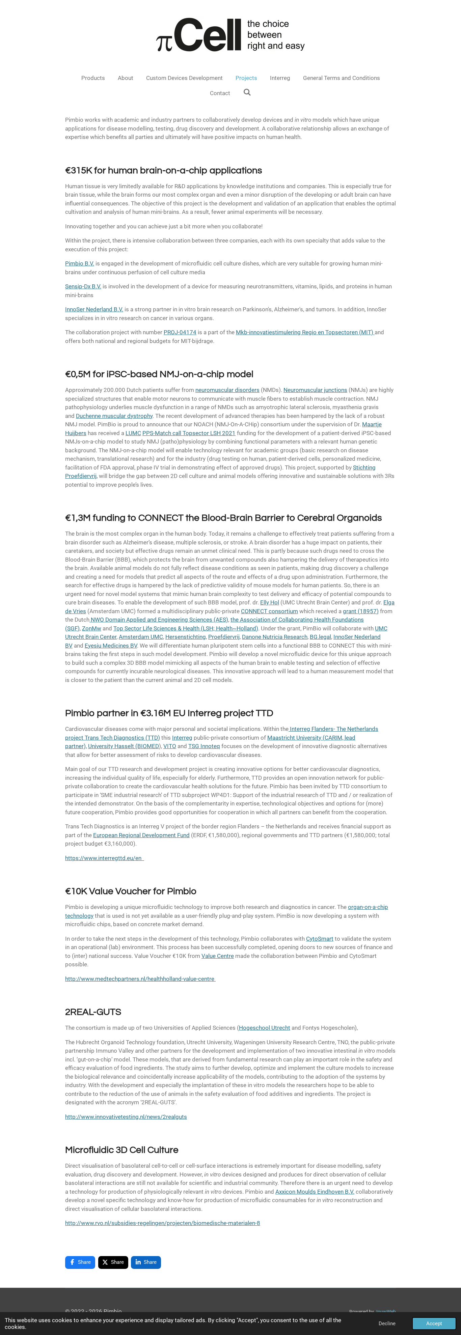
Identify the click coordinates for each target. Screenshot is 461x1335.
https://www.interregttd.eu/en (104, 858)
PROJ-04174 (180, 332)
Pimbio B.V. (79, 263)
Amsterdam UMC (141, 636)
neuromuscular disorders (227, 390)
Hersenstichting (185, 636)
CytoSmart (319, 938)
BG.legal (320, 636)
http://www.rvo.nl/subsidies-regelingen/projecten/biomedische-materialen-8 (162, 1223)
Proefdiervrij (224, 636)
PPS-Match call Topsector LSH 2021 (189, 433)
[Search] (247, 92)
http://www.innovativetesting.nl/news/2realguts (126, 1116)
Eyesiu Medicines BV (111, 645)
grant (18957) (361, 611)
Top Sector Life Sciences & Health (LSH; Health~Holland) (185, 628)
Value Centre (217, 956)
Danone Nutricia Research (274, 636)
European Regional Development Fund (141, 835)
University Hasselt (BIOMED (123, 746)
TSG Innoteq (204, 746)
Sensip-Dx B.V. (83, 286)
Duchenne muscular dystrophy (114, 416)
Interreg (182, 737)
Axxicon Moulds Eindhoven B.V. (314, 1191)
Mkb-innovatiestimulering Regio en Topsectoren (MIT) (305, 332)
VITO (169, 746)
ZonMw (91, 628)
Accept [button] (434, 1323)
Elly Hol (269, 602)
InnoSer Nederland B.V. (94, 309)
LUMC (133, 433)
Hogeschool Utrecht (264, 1027)
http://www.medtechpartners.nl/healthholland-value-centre (140, 978)
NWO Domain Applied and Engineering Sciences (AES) (159, 619)
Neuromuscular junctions (315, 390)
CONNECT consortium (269, 611)
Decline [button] (387, 1323)
